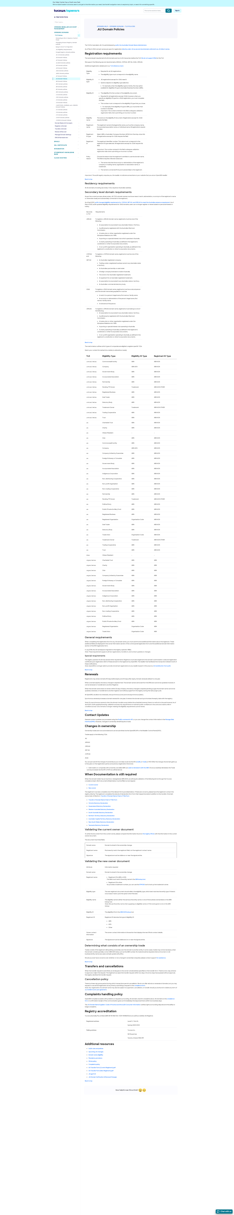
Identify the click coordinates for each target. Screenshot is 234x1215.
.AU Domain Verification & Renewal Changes (103, 1077)
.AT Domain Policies (61, 76)
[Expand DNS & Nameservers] (79, 137)
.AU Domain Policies (61, 79)
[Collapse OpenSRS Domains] (78, 32)
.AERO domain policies (62, 73)
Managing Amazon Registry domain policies (66, 43)
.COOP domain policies (62, 117)
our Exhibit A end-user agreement (95, 990)
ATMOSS (142, 884)
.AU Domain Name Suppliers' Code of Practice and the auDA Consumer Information (114, 1005)
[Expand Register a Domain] (79, 126)
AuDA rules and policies (96, 1048)
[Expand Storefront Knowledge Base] (78, 153)
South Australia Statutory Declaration (101, 812)
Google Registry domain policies (65, 52)
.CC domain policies (61, 109)
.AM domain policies (61, 65)
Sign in (177, 10)
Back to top (88, 179)
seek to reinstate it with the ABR (138, 768)
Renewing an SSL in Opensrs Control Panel (66, 39)
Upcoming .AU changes (96, 1052)
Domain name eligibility (96, 1055)
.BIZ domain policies (62, 84)
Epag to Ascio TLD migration (64, 47)
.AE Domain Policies (61, 57)
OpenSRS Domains (117, 26)
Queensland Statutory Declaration (100, 806)
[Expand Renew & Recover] (79, 131)
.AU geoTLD (92, 1074)
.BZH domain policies (62, 92)
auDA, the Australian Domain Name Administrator (131, 45)
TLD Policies (130, 26)
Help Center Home (62, 17)
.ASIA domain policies (62, 71)
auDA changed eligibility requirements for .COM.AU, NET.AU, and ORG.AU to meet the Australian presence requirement (132, 202)
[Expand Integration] (78, 148)
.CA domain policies (61, 94)
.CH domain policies (61, 100)
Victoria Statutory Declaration (98, 803)
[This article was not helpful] (144, 1090)
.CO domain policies (61, 115)
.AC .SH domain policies (62, 55)
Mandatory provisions (95, 1058)
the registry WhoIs (148, 834)
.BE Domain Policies (61, 81)
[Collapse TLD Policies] (79, 35)
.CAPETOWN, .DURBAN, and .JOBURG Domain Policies (67, 106)
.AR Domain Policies (61, 68)
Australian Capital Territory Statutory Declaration (104, 819)
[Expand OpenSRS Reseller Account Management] (78, 27)
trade (144, 762)
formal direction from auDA (162, 666)
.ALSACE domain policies (63, 63)
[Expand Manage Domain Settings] (79, 134)
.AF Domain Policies (61, 60)
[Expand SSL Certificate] (78, 145)
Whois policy (93, 1061)
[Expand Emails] (78, 141)
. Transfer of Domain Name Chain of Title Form (114, 796)
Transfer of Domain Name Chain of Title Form (103, 800)
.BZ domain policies (61, 89)
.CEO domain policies (62, 97)
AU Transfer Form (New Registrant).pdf (101, 1071)
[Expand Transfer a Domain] (79, 128)
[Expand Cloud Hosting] (78, 157)
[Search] (169, 11)
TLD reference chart (116, 66)
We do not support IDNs (148, 58)
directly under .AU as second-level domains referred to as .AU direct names (145, 49)
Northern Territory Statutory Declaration (102, 816)
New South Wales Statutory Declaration (101, 822)
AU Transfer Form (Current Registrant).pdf (102, 1067)
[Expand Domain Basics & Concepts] (79, 123)
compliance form (139, 985)
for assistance (161, 958)
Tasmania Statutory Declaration (99, 825)
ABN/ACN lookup (125, 912)
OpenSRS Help (102, 26)
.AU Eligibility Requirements (64, 49)
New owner (92, 788)
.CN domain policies (61, 112)
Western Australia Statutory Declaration (101, 809)
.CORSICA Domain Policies (63, 120)
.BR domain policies (61, 86)
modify (138, 762)
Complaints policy (94, 1064)
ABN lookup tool (140, 879)
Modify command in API (125, 719)
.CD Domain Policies (61, 102)
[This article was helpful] (140, 1090)
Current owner (93, 785)
